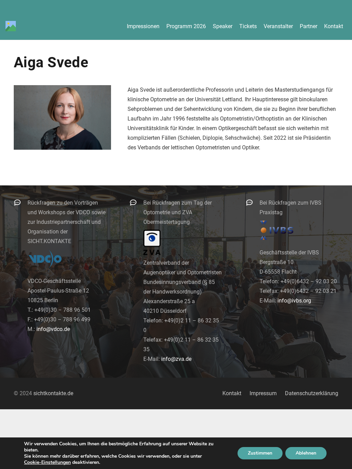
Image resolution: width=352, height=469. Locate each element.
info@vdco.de (53, 329)
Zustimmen (260, 453)
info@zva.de (176, 359)
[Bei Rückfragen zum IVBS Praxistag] (253, 202)
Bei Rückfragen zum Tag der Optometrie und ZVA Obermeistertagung (177, 212)
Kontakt (231, 393)
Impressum (263, 393)
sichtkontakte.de (53, 393)
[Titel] (11, 26)
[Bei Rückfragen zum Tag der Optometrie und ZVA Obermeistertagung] (136, 202)
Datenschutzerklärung (311, 393)
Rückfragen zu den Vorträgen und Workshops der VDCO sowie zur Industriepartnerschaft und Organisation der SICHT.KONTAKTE (67, 221)
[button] (348, 26)
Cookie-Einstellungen (47, 462)
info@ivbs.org (294, 300)
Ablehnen (306, 453)
